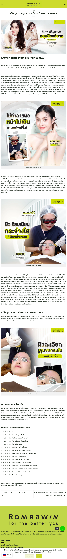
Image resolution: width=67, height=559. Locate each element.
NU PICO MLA (59, 282)
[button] (2, 4)
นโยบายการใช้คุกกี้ (47, 552)
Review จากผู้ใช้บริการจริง (33, 11)
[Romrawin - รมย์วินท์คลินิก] (33, 4)
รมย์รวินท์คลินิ (42, 483)
